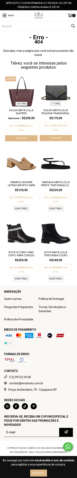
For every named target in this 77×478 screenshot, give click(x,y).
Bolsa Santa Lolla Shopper (21, 112)
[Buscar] (73, 26)
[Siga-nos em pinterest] (34, 406)
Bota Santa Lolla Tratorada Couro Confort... (56, 254)
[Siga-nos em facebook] (16, 406)
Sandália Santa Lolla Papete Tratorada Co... (55, 184)
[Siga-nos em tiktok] (25, 406)
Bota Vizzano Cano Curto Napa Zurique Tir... (21, 254)
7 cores (56, 104)
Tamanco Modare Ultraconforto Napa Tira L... (21, 184)
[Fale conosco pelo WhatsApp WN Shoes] (68, 446)
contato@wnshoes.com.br (26, 383)
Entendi (38, 473)
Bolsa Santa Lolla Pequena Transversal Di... (55, 112)
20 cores (21, 104)
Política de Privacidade (18, 319)
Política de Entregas (51, 298)
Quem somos (13, 298)
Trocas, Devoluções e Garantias (52, 309)
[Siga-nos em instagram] (7, 406)
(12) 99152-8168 (20, 377)
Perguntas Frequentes (18, 307)
